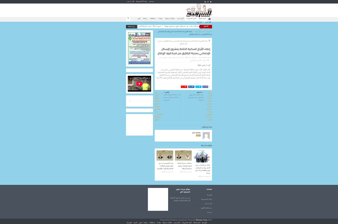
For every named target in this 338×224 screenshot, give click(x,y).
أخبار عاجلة (202, 18)
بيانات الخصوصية (206, 199)
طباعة (204, 60)
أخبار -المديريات (191, 18)
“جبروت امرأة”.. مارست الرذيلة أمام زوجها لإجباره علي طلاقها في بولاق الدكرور (149, 26)
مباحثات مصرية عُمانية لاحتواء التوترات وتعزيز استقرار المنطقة (185, 166)
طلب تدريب (130, 1)
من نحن (151, 1)
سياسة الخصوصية (141, 1)
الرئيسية (199, 22)
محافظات (153, 18)
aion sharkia (203, 57)
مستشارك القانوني (206, 208)
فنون (139, 18)
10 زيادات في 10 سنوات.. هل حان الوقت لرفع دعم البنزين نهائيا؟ (196, 26)
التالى (167, 92)
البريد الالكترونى (194, 60)
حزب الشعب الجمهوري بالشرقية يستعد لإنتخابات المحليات (195, 97)
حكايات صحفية (170, 18)
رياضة (145, 18)
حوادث (160, 18)
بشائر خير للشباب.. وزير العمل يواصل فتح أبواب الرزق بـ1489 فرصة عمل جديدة (202, 169)
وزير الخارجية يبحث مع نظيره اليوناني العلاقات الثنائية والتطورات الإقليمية (165, 166)
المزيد (206, 22)
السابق (199, 92)
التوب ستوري (167, 57)
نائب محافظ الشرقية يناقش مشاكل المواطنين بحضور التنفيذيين (172, 97)
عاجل (160, 57)
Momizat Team (201, 220)
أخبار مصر (180, 18)
